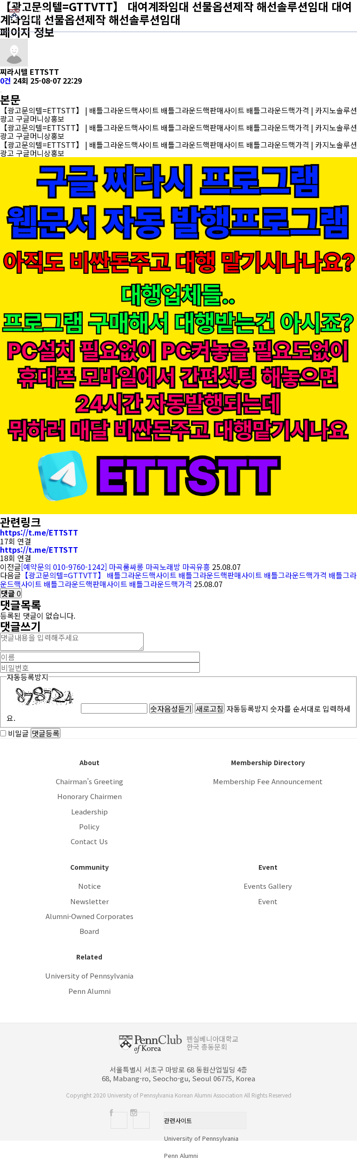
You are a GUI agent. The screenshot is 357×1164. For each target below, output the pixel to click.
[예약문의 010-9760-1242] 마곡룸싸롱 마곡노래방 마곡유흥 (116, 566)
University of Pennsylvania (89, 975)
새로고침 (210, 708)
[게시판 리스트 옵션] (1, 92)
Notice (89, 886)
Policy (89, 826)
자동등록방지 (27, 676)
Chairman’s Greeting (89, 781)
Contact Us (89, 841)
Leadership (89, 811)
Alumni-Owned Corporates (89, 916)
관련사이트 (178, 1120)
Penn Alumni (89, 991)
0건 (5, 80)
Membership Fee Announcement (268, 781)
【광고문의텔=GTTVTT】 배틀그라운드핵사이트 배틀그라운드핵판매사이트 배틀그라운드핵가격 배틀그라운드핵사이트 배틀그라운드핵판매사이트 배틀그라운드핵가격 (178, 579)
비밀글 (18, 733)
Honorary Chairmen (89, 796)
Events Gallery (268, 886)
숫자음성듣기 (171, 708)
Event (268, 901)
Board (89, 931)
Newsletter (89, 901)
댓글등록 (46, 733)
